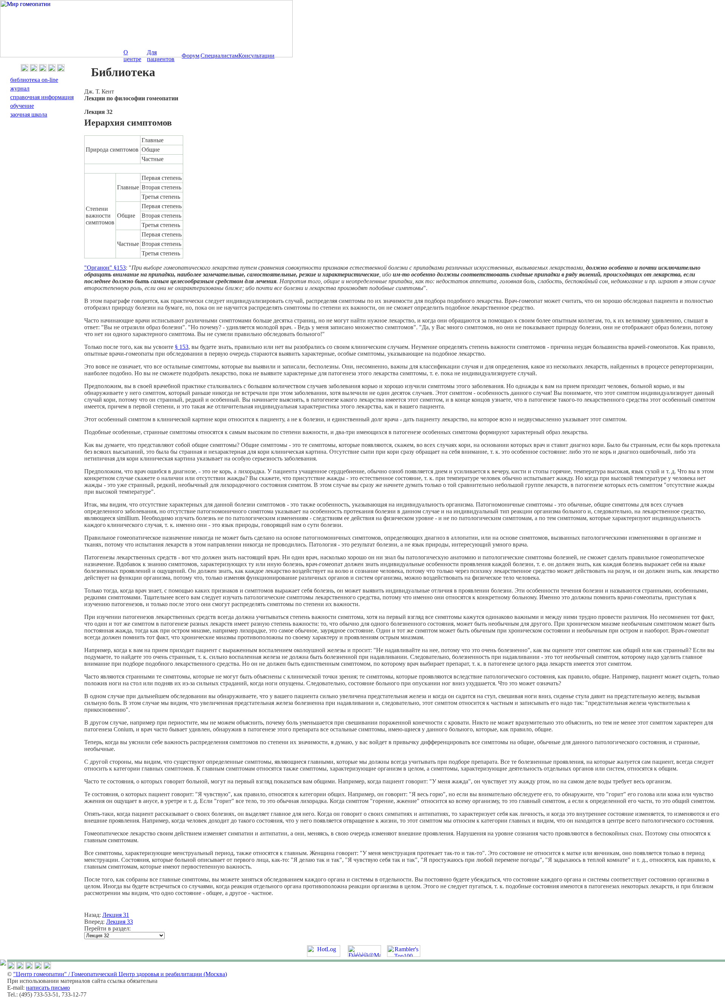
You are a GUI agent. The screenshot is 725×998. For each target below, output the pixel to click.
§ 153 (181, 347)
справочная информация (42, 97)
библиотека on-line (34, 80)
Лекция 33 (119, 921)
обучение (22, 106)
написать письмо (48, 987)
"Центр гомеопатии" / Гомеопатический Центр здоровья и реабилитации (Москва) (120, 974)
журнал (19, 88)
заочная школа (28, 114)
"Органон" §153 (105, 267)
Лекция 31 (115, 915)
